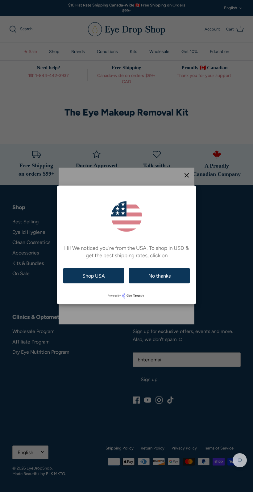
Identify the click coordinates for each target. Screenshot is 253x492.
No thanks (159, 276)
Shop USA (93, 276)
